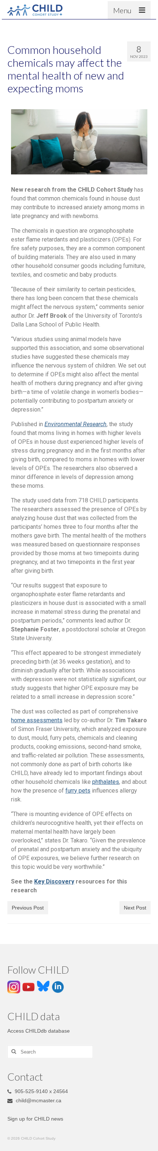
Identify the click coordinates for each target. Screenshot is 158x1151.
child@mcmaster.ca (37, 1100)
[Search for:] (50, 1051)
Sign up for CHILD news (35, 1119)
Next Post (135, 908)
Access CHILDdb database (38, 1031)
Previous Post (28, 908)
